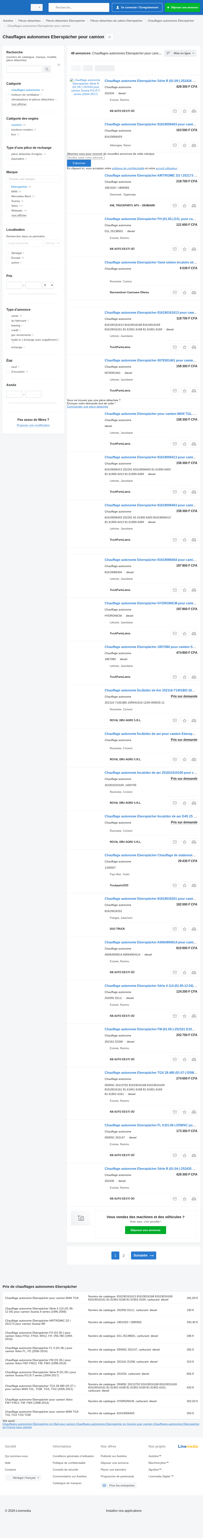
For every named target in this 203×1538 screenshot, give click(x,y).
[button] (184, 111)
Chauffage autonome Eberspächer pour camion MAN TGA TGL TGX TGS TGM (41, 1413)
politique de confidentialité (128, 168)
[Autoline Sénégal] (15, 7)
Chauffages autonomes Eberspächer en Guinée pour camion (114, 1424)
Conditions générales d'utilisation (73, 1456)
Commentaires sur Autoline (70, 1476)
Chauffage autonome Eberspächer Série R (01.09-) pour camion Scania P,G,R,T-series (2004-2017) (40, 1374)
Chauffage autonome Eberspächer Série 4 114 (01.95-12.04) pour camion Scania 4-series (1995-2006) (39, 1310)
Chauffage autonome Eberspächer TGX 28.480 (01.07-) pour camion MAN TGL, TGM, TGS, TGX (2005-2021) (40, 1387)
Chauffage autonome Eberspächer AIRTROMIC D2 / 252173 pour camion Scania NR (38, 1322)
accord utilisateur (166, 168)
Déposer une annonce (146, 1230)
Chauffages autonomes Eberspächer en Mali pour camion (39, 1424)
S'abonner (79, 163)
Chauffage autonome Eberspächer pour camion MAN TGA (42, 1298)
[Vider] (58, 64)
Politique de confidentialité (69, 1462)
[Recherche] (52, 7)
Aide (8, 1462)
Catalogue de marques (67, 1483)
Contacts (10, 1469)
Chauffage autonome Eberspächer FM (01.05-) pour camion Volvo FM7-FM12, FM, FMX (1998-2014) (38, 1361)
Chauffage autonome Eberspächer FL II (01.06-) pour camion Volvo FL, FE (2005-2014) (38, 1349)
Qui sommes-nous (16, 1456)
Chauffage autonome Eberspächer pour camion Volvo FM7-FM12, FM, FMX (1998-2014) (39, 1401)
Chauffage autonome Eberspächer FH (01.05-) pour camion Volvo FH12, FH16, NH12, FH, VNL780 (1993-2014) (39, 1336)
